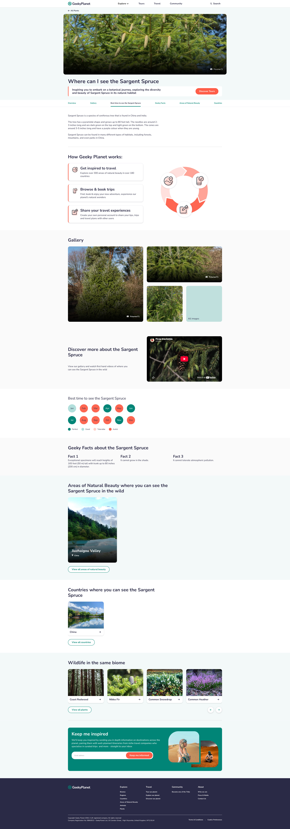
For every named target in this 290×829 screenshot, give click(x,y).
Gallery (93, 103)
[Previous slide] (211, 710)
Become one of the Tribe (181, 792)
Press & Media (203, 795)
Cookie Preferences (215, 820)
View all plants (80, 709)
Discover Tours (207, 91)
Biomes (123, 792)
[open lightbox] (165, 304)
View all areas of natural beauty (89, 569)
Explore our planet (152, 795)
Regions (123, 795)
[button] (123, 3)
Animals (123, 805)
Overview (72, 103)
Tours (141, 3)
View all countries (81, 642)
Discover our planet (153, 799)
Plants (122, 809)
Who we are (202, 792)
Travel (157, 3)
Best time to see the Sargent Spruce (126, 103)
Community (176, 3)
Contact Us (202, 799)
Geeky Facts (160, 103)
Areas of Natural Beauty (190, 103)
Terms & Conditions (196, 820)
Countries (218, 103)
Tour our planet (151, 792)
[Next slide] (219, 710)
